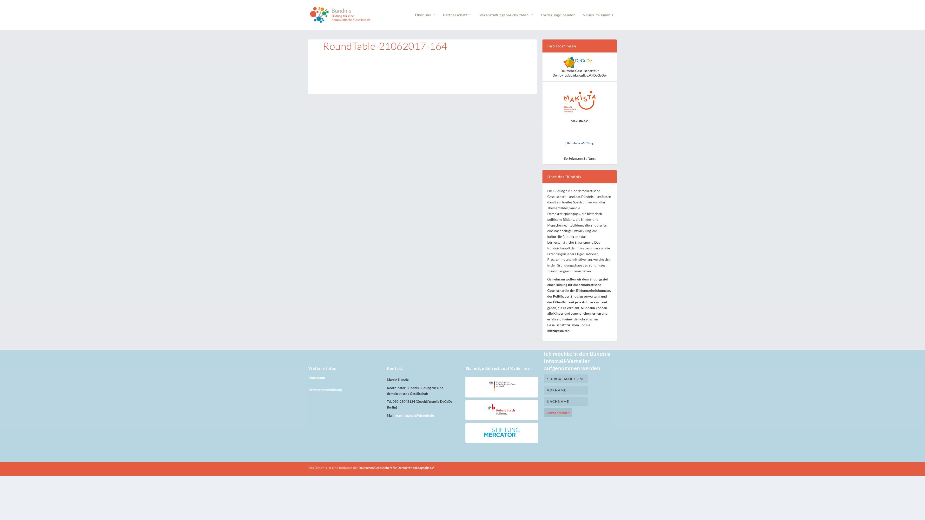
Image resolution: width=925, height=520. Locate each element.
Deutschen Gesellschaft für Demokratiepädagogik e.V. (396, 468)
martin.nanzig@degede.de (414, 415)
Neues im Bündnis (598, 15)
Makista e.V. (579, 121)
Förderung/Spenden (558, 15)
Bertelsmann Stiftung (579, 158)
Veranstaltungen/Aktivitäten (504, 15)
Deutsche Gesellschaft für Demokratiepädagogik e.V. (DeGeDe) (580, 73)
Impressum (316, 378)
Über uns (423, 15)
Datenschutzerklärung (325, 390)
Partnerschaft (455, 15)
